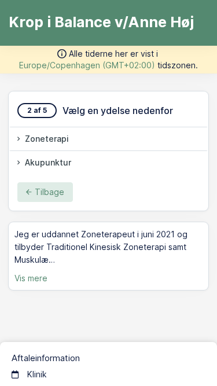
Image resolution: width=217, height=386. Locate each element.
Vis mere (30, 278)
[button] (108, 139)
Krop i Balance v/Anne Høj (101, 22)
